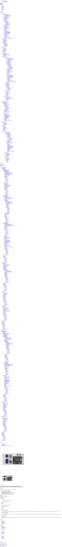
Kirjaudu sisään (2, 11)
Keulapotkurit (6, 57)
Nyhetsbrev (3, 538)
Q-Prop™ (8, 71)
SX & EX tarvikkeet (7, 24)
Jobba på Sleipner (4, 527)
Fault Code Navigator (4, 523)
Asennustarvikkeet (5, 19)
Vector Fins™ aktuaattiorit (6, 53)
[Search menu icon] (0, 163)
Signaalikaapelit (10, 67)
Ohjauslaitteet (7, 60)
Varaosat (4, 29)
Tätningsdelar (6, 36)
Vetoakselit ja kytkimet (7, 115)
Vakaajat (3, 52)
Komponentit (10, 66)
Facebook (3, 536)
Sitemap (1, 545)
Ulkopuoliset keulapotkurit (8, 15)
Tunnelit (5, 20)
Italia (6, 182)
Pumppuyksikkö (5, 124)
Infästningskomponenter (7, 33)
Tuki (5, 187)
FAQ (2, 520)
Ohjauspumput (4, 48)
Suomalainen (2, 3)
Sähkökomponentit (9, 146)
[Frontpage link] (2, 12)
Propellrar (6, 35)
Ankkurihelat (8, 89)
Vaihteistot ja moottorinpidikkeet (8, 120)
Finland (2, 8)
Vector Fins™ (7, 96)
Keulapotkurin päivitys (5, 26)
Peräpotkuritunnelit (7, 105)
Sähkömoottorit (6, 118)
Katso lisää (3, 131)
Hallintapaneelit (6, 17)
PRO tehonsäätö (6, 28)
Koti (2, 443)
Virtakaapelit (7, 23)
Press (2, 528)
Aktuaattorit (8, 73)
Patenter (3, 526)
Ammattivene (3, 1)
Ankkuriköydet (7, 85)
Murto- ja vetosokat (7, 114)
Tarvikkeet (6, 44)
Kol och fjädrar (6, 34)
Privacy (6, 545)
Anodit (5, 30)
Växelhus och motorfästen (10, 80)
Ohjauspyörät (7, 94)
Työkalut (8, 69)
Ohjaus (2, 47)
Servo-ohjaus (4, 126)
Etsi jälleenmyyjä (4, 321)
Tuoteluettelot (3, 522)
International (3, 6)
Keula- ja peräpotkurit (5, 14)
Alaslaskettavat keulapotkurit (10, 58)
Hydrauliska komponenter (10, 76)
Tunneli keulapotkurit (7, 16)
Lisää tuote (2, 497)
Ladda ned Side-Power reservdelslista (9, 38)
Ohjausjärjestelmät (5, 123)
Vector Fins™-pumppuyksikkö (9, 98)
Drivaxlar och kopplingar (10, 75)
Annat (5, 37)
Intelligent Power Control (7, 27)
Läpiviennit (8, 87)
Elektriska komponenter (7, 32)
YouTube (3, 537)
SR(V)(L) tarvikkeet (7, 25)
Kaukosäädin (4, 41)
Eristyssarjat (6, 21)
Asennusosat (7, 93)
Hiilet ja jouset (6, 117)
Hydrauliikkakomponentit (7, 116)
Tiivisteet (6, 119)
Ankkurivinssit (4, 39)
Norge (6, 179)
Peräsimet (4, 51)
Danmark (3, 7)
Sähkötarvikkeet (6, 22)
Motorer (8, 78)
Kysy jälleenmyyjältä (2, 165)
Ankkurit (4, 42)
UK (6, 181)
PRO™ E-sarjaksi (8, 62)
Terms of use (3, 545)
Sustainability (3, 529)
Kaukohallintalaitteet (7, 18)
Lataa (2, 503)
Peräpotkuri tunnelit (9, 64)
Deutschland (3, 9)
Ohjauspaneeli (4, 54)
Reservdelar (4, 56)
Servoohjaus (7, 91)
